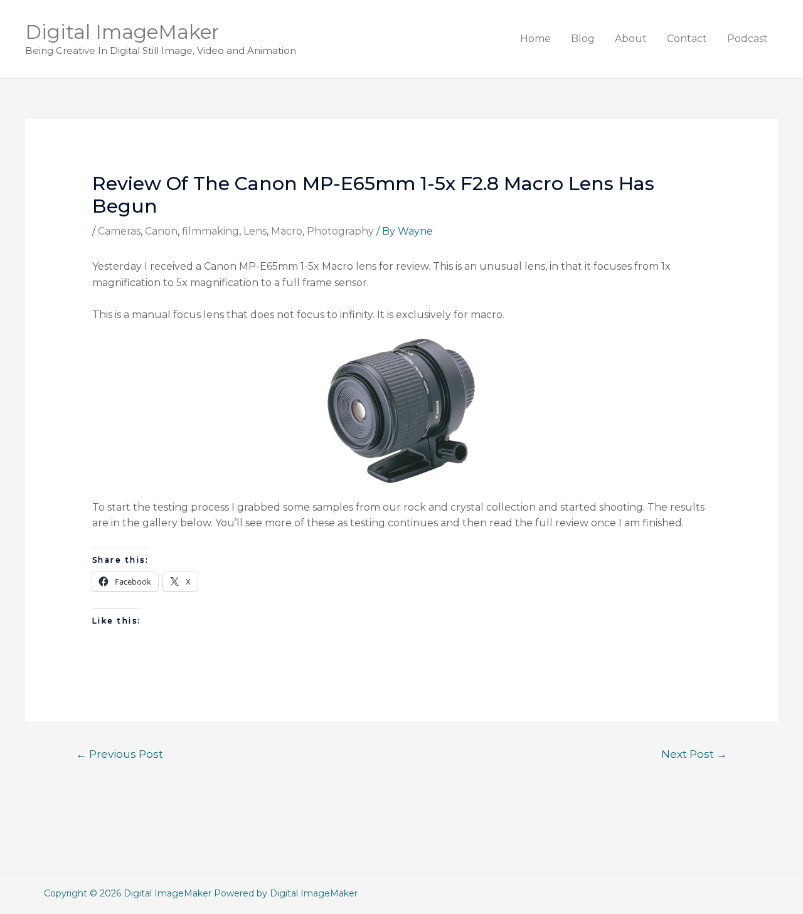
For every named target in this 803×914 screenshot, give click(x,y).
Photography (340, 231)
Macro (286, 231)
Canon (161, 231)
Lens (255, 231)
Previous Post (119, 753)
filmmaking (210, 231)
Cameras (119, 231)
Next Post (694, 753)
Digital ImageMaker (122, 32)
